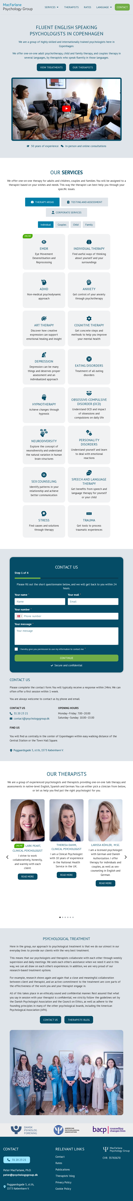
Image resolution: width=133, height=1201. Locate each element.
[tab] (42, 202)
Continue (66, 658)
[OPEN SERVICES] (57, 7)
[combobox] (19, 616)
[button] (66, 109)
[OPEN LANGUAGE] (111, 7)
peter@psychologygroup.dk (20, 1175)
